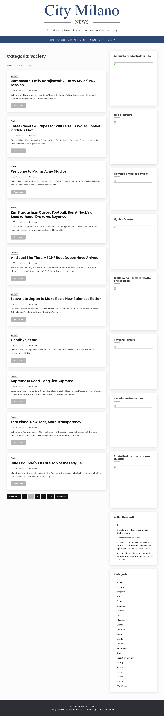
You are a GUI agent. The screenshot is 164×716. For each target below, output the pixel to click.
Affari (102, 39)
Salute (93, 39)
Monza (119, 643)
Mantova (120, 629)
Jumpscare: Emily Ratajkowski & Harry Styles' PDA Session (53, 83)
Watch (119, 681)
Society (14, 76)
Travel (119, 672)
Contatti (111, 39)
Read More (18, 105)
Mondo (119, 639)
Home (51, 39)
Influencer (120, 620)
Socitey (119, 667)
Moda (82, 39)
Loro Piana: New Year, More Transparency (46, 422)
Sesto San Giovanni (125, 658)
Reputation (121, 648)
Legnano (120, 624)
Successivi (61, 496)
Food (118, 615)
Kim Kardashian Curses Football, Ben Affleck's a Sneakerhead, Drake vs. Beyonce (52, 214)
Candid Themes (107, 709)
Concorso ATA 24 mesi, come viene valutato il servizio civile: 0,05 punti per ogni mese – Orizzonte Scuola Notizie (133, 545)
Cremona (120, 606)
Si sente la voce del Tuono (128, 537)
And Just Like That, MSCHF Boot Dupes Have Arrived (55, 257)
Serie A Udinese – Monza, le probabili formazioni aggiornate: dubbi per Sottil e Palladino (134, 556)
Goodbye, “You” (24, 340)
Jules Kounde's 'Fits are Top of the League (46, 463)
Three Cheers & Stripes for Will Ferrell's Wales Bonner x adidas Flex (56, 128)
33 (50, 496)
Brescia (119, 596)
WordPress (121, 686)
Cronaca (61, 39)
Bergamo (120, 591)
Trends (119, 676)
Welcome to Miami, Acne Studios (39, 171)
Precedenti (14, 496)
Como (119, 601)
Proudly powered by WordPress (64, 709)
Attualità (72, 39)
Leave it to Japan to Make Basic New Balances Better (56, 298)
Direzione (33, 90)
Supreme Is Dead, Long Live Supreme (42, 381)
